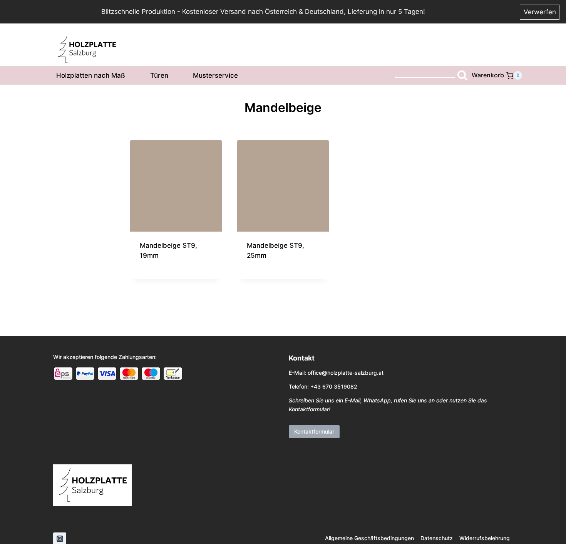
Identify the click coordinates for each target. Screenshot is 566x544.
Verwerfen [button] (540, 12)
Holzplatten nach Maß (90, 75)
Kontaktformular (314, 431)
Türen (159, 75)
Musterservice (215, 75)
